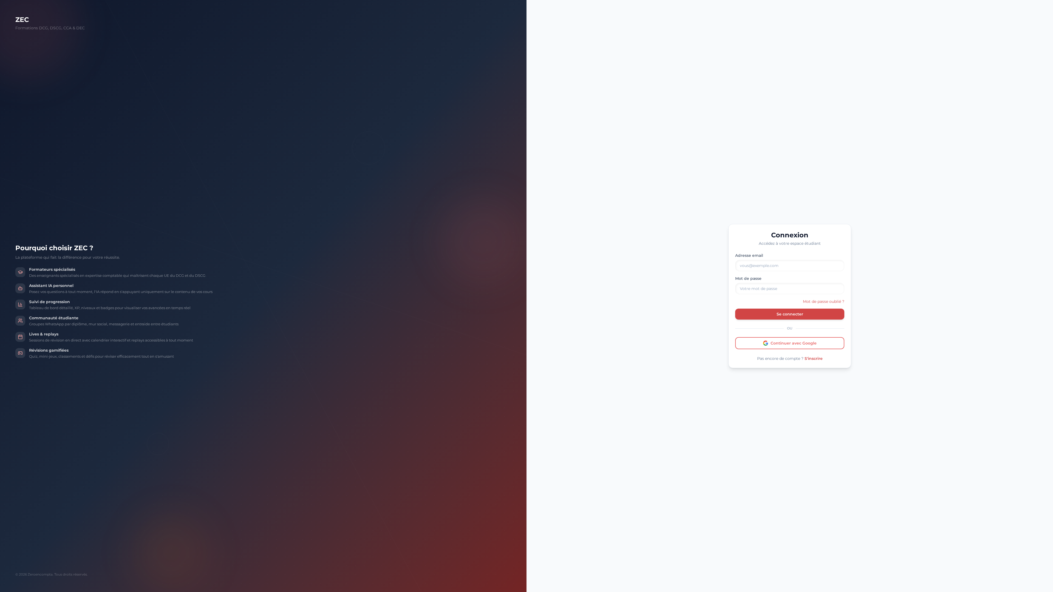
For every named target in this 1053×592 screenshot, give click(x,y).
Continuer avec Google (794, 343)
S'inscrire (814, 358)
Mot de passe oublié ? (823, 301)
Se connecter (790, 314)
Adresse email (749, 255)
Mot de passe (748, 278)
